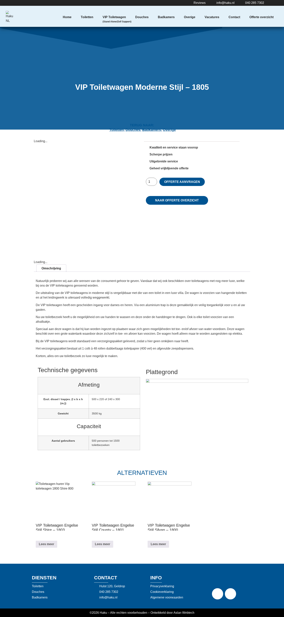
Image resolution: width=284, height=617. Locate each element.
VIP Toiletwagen (114, 17)
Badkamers (166, 17)
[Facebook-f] (218, 594)
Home (67, 17)
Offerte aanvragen (182, 181)
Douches (142, 17)
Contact (234, 17)
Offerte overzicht (261, 17)
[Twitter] (230, 594)
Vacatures (212, 17)
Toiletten (87, 17)
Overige (189, 17)
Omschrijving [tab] (51, 268)
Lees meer (46, 544)
